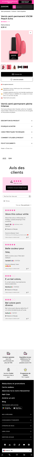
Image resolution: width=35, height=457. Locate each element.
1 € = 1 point (25, 377)
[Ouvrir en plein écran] (30, 32)
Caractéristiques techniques (12, 132)
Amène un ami (8, 398)
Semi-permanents (5, 11)
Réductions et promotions (13, 384)
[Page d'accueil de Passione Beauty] (4, 7)
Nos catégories (7, 414)
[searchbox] (15, 196)
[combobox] (22, 7)
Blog (4, 402)
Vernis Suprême (21, 11)
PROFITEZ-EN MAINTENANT (25, 2)
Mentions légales (8, 437)
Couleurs (13, 11)
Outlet (11, 373)
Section (6, 373)
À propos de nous (8, 425)
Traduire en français (12, 229)
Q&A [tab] (10, 158)
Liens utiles (6, 431)
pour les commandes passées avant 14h (25, 361)
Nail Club (6, 394)
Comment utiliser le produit (12, 137)
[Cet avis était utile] (26, 237)
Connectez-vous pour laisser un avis (17, 187)
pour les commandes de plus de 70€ (8, 361)
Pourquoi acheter (8, 126)
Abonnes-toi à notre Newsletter (16, 391)
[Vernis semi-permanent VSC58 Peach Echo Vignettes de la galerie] (14, 67)
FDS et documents (8, 143)
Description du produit (10, 120)
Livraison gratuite (8, 357)
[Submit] (14, 7)
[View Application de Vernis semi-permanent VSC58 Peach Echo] (20, 67)
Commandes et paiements (10, 420)
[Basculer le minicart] (24, 455)
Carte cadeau (8, 387)
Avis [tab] (4, 158)
